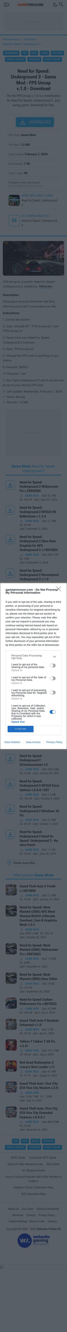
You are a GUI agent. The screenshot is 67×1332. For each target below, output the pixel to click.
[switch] (53, 665)
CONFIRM (20, 729)
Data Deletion (12, 742)
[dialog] (33, 666)
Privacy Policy (54, 742)
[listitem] (33, 656)
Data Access (33, 742)
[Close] (59, 590)
